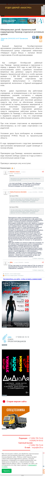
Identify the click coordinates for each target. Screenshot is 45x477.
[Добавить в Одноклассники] (40, 37)
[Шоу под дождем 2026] (15, 327)
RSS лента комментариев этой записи (14, 275)
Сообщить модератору (38, 188)
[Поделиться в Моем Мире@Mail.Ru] (37, 37)
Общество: (4, 38)
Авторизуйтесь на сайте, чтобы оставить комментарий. (22, 279)
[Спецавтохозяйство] (15, 429)
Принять (6, 471)
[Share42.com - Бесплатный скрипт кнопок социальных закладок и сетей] (40, 40)
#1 (8, 262)
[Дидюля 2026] (15, 396)
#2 (8, 192)
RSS (22, 475)
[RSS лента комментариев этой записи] (12, 168)
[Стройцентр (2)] (23, 24)
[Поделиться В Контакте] (33, 37)
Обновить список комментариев (12, 273)
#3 (8, 171)
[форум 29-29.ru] (15, 345)
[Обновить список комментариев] (14, 168)
